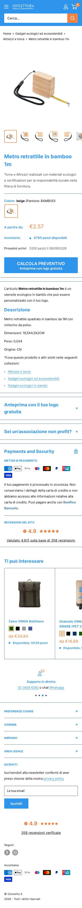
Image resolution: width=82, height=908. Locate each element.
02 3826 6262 (28, 688)
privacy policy (54, 779)
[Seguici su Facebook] (7, 852)
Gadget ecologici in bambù (28, 386)
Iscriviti (16, 803)
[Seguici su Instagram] (15, 852)
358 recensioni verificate (41, 833)
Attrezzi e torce (13, 39)
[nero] (18, 628)
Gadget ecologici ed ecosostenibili (38, 33)
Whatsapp (56, 688)
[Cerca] (72, 18)
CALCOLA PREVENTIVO (41, 265)
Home (7, 33)
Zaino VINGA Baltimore (26, 621)
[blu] (30, 628)
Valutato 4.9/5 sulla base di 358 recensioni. (41, 540)
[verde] (11, 628)
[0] (74, 6)
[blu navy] (75, 634)
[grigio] (24, 628)
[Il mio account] (66, 6)
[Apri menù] (6, 6)
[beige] (11, 211)
